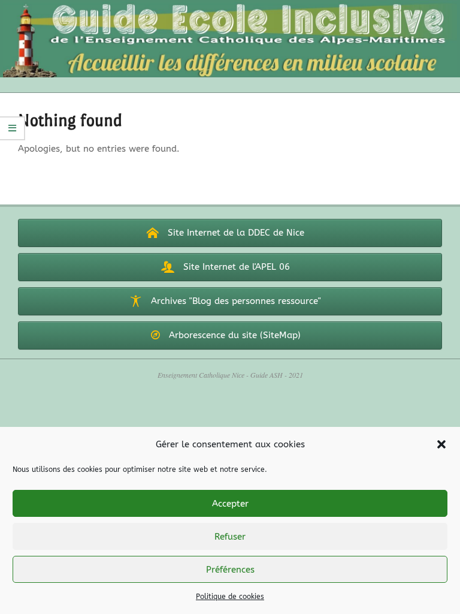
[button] (441, 444)
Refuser (230, 536)
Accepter (230, 503)
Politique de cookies (230, 596)
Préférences (230, 569)
